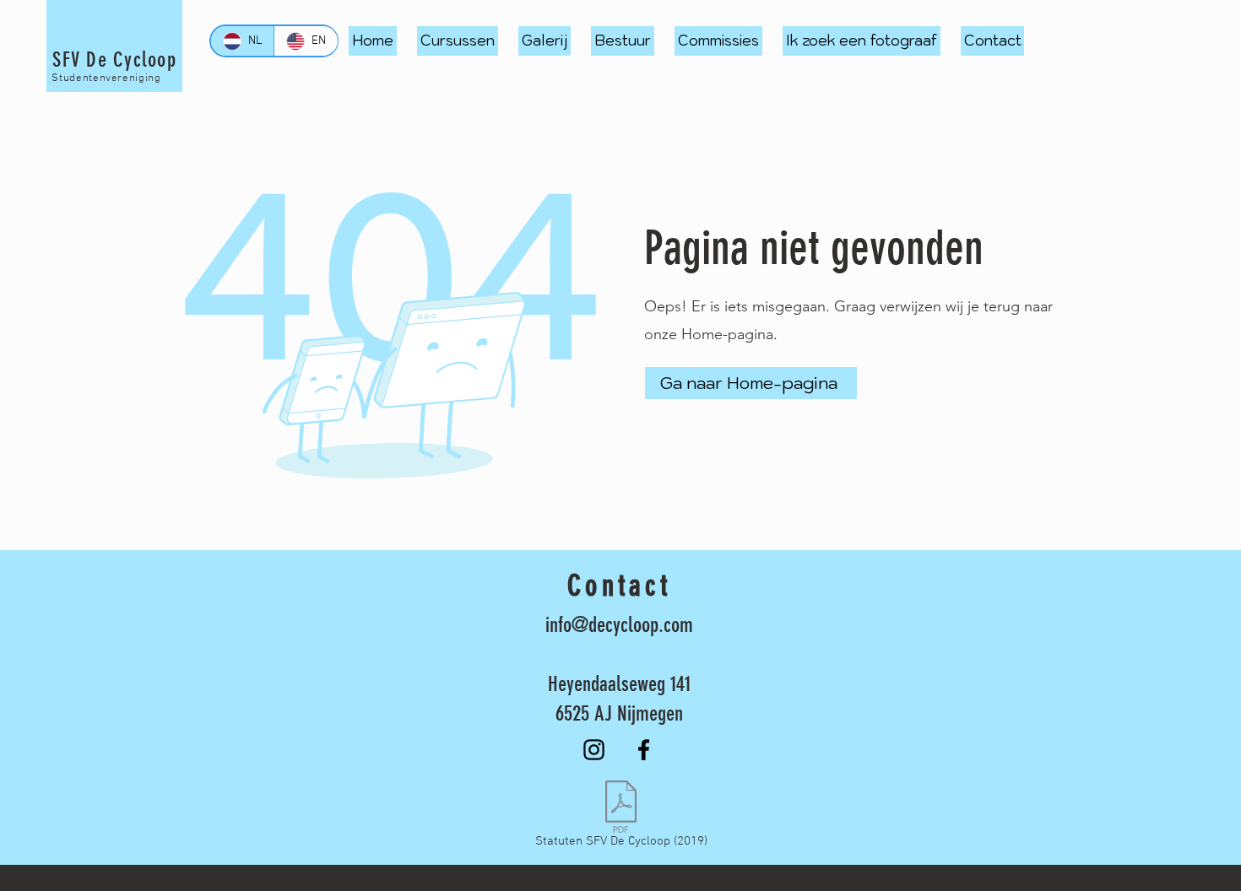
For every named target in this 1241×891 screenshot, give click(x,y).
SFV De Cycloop (114, 59)
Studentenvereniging (105, 78)
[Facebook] (644, 750)
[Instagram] (594, 750)
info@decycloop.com (619, 625)
